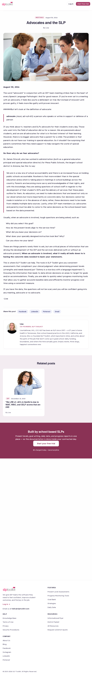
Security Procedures (11, 630)
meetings (40, 17)
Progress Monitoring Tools (58, 596)
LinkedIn (34, 311)
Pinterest (46, 311)
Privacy (6, 626)
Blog (5, 644)
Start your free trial (46, 443)
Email (57, 311)
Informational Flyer (55, 618)
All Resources (53, 626)
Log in (70, 4)
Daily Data (52, 607)
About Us (6, 640)
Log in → (6, 604)
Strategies (52, 603)
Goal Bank (52, 599)
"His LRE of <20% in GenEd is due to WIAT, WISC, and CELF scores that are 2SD (22, 404)
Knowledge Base (9, 618)
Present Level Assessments (58, 592)
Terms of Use (8, 622)
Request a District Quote (58, 630)
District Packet (53, 622)
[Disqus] (46, 489)
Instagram (7, 652)
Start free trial (83, 4)
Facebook (22, 311)
